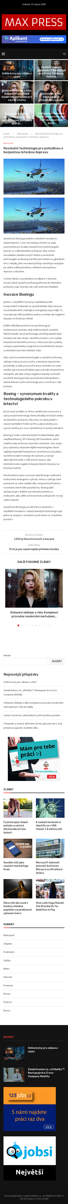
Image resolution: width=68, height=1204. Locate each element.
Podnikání (8, 952)
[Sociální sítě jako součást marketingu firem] (17, 848)
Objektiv (7, 943)
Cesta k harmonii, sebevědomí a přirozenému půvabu (51, 97)
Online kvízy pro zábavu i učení (17, 75)
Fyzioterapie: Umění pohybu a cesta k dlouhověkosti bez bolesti (15, 827)
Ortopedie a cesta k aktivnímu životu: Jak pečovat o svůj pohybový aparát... (17, 118)
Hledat (6, 655)
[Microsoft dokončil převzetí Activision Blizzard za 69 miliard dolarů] (50, 848)
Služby (6, 960)
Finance (7, 1002)
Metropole (22, 133)
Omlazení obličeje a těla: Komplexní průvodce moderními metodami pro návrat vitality (17, 95)
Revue (6, 993)
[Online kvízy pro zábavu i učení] (17, 70)
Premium (8, 985)
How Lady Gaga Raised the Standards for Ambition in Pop (50, 906)
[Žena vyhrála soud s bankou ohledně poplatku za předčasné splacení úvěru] (17, 888)
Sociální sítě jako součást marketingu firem (15, 866)
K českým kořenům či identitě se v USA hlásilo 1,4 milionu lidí (49, 826)
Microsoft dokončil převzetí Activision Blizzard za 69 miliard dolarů (49, 867)
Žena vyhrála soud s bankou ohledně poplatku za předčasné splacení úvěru (17, 908)
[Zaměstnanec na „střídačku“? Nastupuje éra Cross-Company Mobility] (13, 1075)
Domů (6, 133)
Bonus (6, 1010)
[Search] (64, 54)
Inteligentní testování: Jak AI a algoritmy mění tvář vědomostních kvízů (51, 118)
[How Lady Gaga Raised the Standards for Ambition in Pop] (50, 888)
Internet (7, 977)
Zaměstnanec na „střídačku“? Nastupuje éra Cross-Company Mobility (51, 72)
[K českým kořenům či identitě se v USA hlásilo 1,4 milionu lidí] (50, 808)
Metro (6, 968)
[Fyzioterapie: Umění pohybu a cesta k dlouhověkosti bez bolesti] (17, 808)
